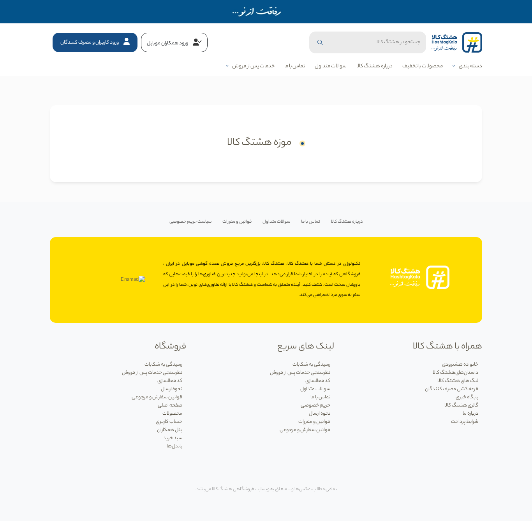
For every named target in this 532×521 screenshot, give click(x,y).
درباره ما (470, 414)
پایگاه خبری (467, 397)
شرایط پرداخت (464, 422)
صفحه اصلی (170, 405)
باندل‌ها (174, 446)
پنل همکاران (169, 430)
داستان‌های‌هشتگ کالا (455, 373)
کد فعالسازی (317, 381)
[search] (320, 42)
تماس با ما (294, 66)
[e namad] (133, 280)
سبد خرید (172, 438)
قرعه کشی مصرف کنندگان (451, 389)
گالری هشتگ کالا (461, 405)
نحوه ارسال (319, 414)
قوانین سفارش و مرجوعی (305, 430)
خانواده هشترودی (460, 365)
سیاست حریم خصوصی (190, 222)
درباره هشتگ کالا (374, 66)
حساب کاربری (169, 422)
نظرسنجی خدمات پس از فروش (300, 373)
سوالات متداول (331, 66)
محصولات (172, 414)
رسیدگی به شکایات (311, 365)
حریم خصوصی (315, 405)
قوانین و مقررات (237, 222)
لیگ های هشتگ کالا (457, 381)
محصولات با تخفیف (422, 66)
